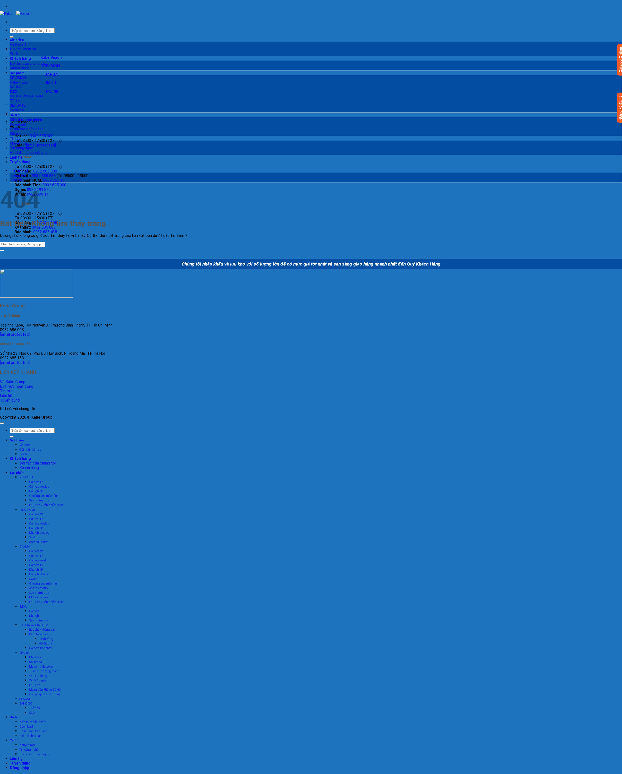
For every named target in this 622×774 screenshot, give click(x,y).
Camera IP (36, 482)
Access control (38, 588)
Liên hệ (16, 157)
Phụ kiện (34, 685)
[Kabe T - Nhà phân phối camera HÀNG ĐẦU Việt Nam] (16, 13)
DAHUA (16, 87)
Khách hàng (20, 58)
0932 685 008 (41, 136)
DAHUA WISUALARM (26, 96)
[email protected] (15, 334)
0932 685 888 (44, 175)
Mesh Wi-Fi (36, 657)
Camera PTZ (37, 565)
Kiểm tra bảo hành (24, 133)
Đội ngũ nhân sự (23, 49)
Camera (34, 611)
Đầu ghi (34, 616)
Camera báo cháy (40, 648)
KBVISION (18, 78)
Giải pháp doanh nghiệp (45, 694)
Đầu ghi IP (36, 491)
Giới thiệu (17, 40)
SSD (32, 712)
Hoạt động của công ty (28, 152)
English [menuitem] (16, 180)
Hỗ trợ (14, 115)
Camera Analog (39, 486)
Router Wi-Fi (37, 662)
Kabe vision (19, 82)
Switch (33, 537)
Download (18, 124)
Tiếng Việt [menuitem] (19, 175)
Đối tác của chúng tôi (27, 63)
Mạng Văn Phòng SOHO (45, 689)
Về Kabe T (18, 44)
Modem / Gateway (41, 666)
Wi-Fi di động (38, 676)
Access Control (39, 542)
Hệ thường (46, 639)
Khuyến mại (19, 143)
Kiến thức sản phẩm (26, 120)
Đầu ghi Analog (39, 532)
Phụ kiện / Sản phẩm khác (46, 505)
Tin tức (15, 138)
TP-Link (16, 101)
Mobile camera (38, 597)
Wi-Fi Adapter (38, 680)
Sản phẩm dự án (40, 500)
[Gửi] (12, 37)
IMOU (14, 91)
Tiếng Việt (19, 170)
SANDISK (17, 110)
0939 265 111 (55, 180)
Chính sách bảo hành (26, 129)
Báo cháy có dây (39, 634)
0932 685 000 (54, 185)
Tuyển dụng (20, 162)
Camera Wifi (37, 514)
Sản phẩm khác (39, 620)
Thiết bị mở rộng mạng (44, 671)
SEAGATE (18, 105)
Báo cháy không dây (42, 629)
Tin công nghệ (21, 148)
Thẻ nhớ (34, 708)
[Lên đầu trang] (2, 423)
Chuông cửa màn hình (44, 496)
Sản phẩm (17, 73)
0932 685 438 (45, 232)
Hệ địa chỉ (45, 643)
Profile (15, 54)
